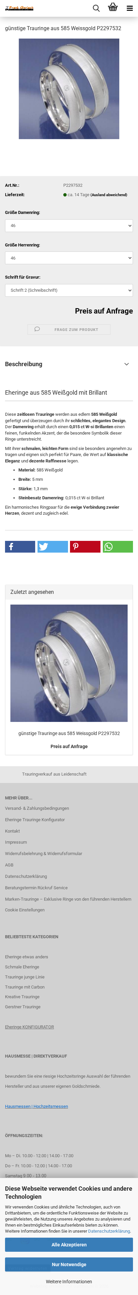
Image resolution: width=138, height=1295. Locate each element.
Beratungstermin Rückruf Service (36, 887)
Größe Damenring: (22, 212)
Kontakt (12, 831)
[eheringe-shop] (16, 8)
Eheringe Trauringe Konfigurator (35, 819)
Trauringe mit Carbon (25, 987)
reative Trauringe (24, 996)
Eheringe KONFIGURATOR (29, 1026)
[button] (20, 547)
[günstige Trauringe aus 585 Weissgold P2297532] (69, 88)
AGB (9, 864)
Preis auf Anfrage (104, 311)
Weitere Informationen (69, 1281)
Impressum (16, 842)
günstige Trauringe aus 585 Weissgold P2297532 (69, 733)
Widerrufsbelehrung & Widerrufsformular (43, 853)
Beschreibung (23, 364)
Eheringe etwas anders (26, 956)
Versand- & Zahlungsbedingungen (37, 808)
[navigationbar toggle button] (129, 8)
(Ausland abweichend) (108, 195)
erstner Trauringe (24, 1006)
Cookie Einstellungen (25, 909)
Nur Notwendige (69, 1264)
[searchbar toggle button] (96, 8)
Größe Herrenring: (22, 244)
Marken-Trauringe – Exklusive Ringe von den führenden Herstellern (68, 899)
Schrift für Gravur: (23, 277)
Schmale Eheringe (22, 966)
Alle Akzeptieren (69, 1244)
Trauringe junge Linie (25, 976)
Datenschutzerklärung (109, 1231)
